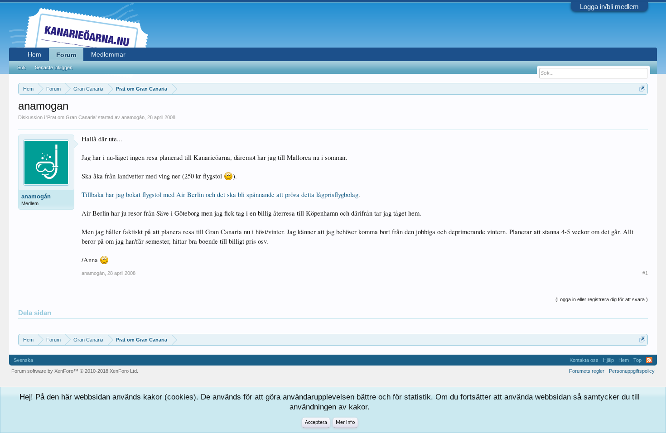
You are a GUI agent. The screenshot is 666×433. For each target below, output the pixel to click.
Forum (66, 54)
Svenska (23, 360)
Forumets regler (586, 371)
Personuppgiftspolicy (632, 371)
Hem (34, 54)
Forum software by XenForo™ (74, 371)
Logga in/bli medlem (609, 6)
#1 (645, 273)
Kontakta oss (583, 360)
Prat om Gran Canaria (71, 117)
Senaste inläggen (53, 67)
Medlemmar (108, 54)
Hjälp (608, 360)
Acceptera (316, 422)
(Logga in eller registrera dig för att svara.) (601, 299)
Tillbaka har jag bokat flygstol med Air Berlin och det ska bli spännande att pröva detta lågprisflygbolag (220, 194)
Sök (21, 67)
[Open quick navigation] (642, 88)
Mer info (345, 422)
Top (637, 360)
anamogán (133, 117)
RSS (649, 360)
